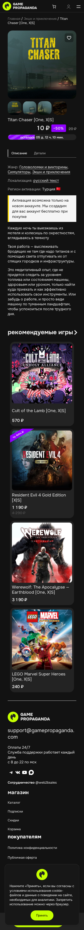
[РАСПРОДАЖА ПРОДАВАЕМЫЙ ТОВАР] (42, 461)
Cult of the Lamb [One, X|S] (39, 410)
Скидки (13, 820)
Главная (14, 19)
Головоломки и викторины (43, 167)
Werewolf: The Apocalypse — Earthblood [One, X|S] (40, 590)
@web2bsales (46, 782)
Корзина (14, 829)
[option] (30, 108)
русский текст (46, 180)
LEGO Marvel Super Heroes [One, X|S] (38, 677)
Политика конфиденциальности (32, 848)
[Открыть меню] (78, 6)
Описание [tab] (19, 153)
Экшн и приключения (40, 19)
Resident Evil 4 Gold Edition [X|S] (39, 498)
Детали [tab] (40, 153)
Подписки (15, 811)
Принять (42, 915)
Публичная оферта (22, 857)
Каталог (14, 802)
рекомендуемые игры (40, 332)
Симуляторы (19, 171)
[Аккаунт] (68, 7)
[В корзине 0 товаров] (54, 6)
